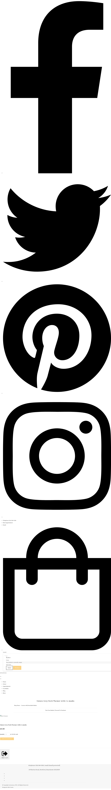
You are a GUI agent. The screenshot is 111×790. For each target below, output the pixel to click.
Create (11, 787)
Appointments (6, 686)
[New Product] (2, 720)
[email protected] (54, 765)
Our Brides (6, 688)
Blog (4, 691)
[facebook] (57, 173)
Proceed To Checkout (60, 710)
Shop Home (17, 705)
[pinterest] (57, 393)
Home (4, 682)
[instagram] (57, 517)
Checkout (17, 668)
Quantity (2, 734)
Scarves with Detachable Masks (29, 705)
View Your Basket (49, 710)
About (4, 684)
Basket (9, 668)
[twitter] (57, 281)
